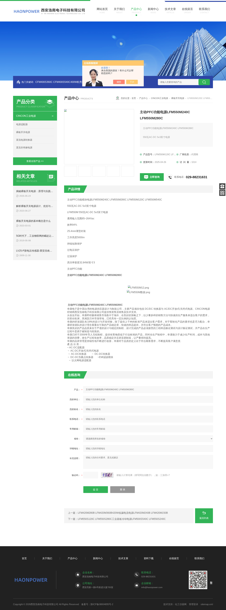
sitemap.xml (207, 604)
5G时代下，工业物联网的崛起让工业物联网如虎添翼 (44, 236)
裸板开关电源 (23, 132)
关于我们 (47, 558)
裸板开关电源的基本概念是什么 (33, 221)
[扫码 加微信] (222, 193)
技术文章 (123, 558)
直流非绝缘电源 (24, 147)
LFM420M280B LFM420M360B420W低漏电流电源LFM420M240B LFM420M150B (123, 513)
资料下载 (149, 558)
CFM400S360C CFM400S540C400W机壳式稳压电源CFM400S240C (73, 82)
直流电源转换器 (24, 140)
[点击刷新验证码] (107, 475)
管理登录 (193, 604)
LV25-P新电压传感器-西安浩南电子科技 (37, 250)
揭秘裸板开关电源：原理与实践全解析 (37, 191)
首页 (134, 98)
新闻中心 (98, 558)
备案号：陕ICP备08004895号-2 (97, 604)
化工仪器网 (180, 604)
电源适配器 (22, 124)
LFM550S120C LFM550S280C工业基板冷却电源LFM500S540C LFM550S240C (122, 519)
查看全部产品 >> (35, 161)
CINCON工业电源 (26, 116)
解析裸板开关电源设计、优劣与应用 (36, 206)
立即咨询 (155, 177)
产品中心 (143, 98)
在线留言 (174, 558)
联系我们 (199, 558)
